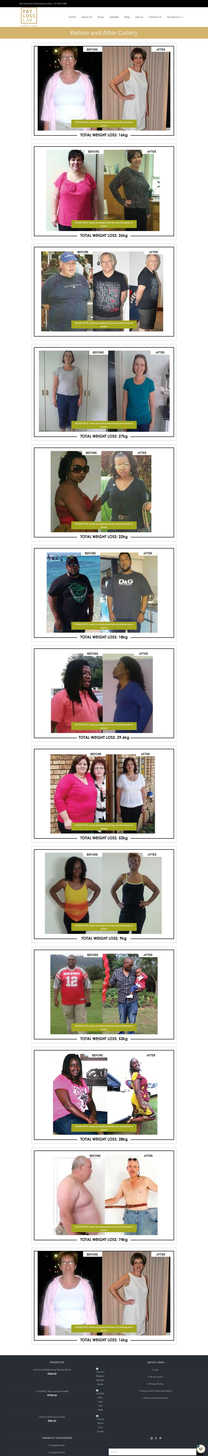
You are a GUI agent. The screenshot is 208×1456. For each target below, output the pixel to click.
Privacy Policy (156, 1383)
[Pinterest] (160, 1438)
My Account (156, 1376)
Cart (156, 1369)
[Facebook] (156, 1438)
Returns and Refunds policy (156, 1391)
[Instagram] (151, 1438)
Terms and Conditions (156, 1398)
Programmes (57, 1445)
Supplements (57, 1452)
